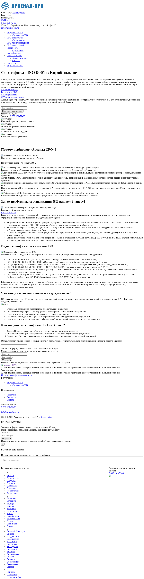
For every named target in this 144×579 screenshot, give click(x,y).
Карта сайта (46, 417)
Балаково (11, 498)
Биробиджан (19, 12)
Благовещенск (13, 518)
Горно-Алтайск (14, 577)
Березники (12, 511)
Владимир (12, 541)
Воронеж (11, 559)
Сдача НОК (17, 50)
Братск (10, 521)
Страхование (18, 40)
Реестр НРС (12, 48)
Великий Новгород (16, 531)
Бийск (10, 513)
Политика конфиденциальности (16, 375)
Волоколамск (13, 554)
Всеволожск (12, 564)
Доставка (11, 397)
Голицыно (12, 574)
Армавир (11, 488)
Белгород (11, 508)
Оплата (10, 400)
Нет (6, 20)
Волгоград (12, 544)
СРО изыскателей (15, 45)
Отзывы (16, 60)
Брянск (10, 526)
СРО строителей (15, 38)
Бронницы (12, 523)
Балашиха (11, 501)
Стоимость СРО (20, 35)
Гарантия (11, 395)
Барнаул (10, 503)
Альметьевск (13, 478)
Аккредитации (19, 58)
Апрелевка (12, 485)
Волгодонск (12, 546)
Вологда (11, 551)
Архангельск (13, 491)
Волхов (10, 556)
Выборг (10, 567)
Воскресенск (13, 562)
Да (2, 20)
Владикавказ (13, 539)
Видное (10, 534)
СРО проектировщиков (18, 43)
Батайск (10, 506)
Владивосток (13, 536)
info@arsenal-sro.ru (10, 28)
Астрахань (12, 493)
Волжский (12, 549)
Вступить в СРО (15, 32)
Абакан (10, 475)
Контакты (11, 63)
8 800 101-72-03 (8, 23)
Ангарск (11, 483)
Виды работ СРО (15, 65)
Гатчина (11, 572)
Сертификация (14, 53)
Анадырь (11, 480)
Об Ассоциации (14, 55)
